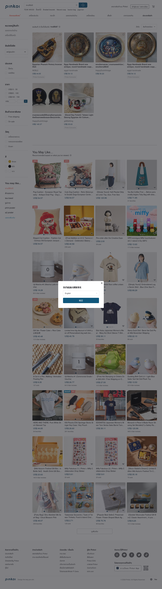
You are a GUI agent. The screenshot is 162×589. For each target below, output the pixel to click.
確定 (81, 300)
